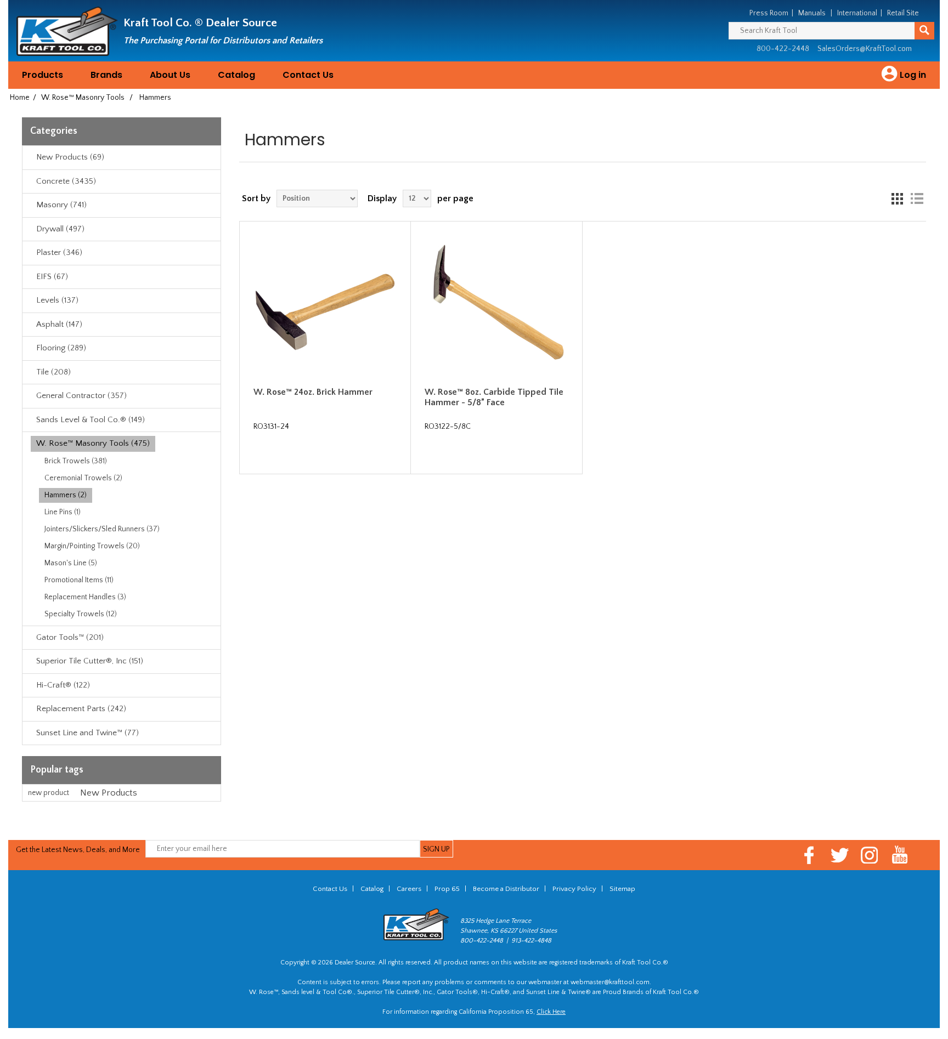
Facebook (809, 855)
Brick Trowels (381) (75, 461)
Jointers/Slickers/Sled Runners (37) (102, 529)
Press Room (768, 13)
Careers (409, 889)
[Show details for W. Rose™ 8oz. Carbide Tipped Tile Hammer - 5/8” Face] (496, 307)
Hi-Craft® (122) (63, 685)
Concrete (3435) (66, 181)
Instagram (869, 855)
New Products (108, 793)
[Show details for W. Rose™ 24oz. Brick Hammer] (325, 307)
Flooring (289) (61, 348)
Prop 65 (447, 889)
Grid (897, 198)
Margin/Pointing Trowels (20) (92, 546)
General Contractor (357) (81, 395)
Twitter (839, 855)
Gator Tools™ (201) (70, 637)
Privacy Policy (574, 889)
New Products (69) (70, 157)
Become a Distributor (506, 889)
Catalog (236, 75)
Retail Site (903, 13)
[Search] (924, 30)
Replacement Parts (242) (81, 708)
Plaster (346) (59, 252)
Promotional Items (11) (79, 580)
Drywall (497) (60, 229)
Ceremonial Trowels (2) (83, 478)
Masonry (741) (61, 204)
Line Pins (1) (62, 512)
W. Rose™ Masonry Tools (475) (93, 443)
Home (20, 97)
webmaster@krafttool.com (610, 982)
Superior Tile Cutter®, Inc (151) (89, 661)
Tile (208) (53, 372)
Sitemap (622, 889)
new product (48, 792)
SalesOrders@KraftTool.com (864, 48)
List (916, 198)
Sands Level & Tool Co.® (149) (90, 419)
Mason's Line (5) (70, 563)
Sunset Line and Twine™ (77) (87, 732)
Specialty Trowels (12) (80, 614)
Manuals (812, 13)
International (857, 13)
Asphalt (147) (59, 324)
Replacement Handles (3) (85, 597)
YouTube (900, 855)
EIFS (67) (52, 276)
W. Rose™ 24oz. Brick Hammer (313, 392)
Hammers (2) (65, 495)
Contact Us (308, 75)
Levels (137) (57, 300)
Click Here (551, 1011)
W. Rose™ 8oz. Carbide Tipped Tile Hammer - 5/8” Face (494, 397)
